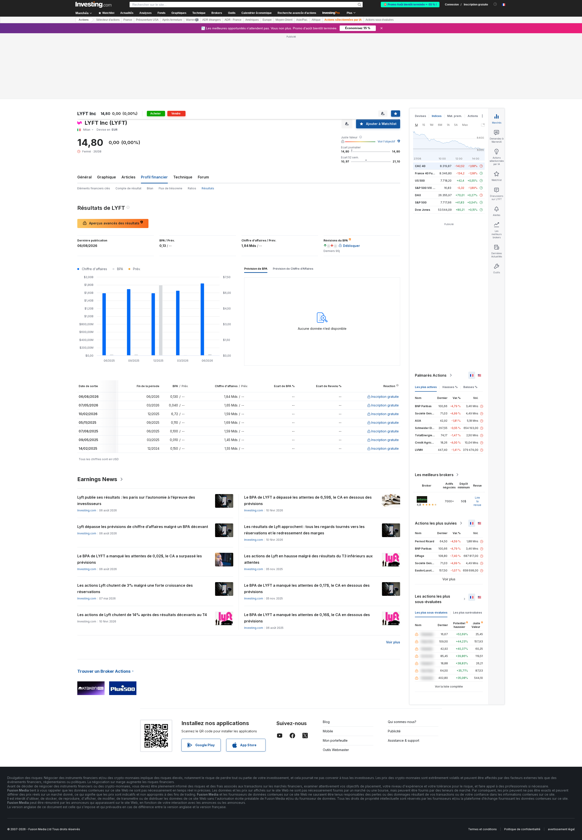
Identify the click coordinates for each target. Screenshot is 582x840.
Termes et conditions (482, 829)
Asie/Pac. (302, 19)
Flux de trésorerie (170, 188)
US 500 (420, 180)
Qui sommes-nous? (402, 722)
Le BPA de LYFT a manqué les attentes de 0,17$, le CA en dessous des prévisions (307, 588)
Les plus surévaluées (467, 612)
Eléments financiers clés (93, 188)
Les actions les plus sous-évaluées (432, 599)
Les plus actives (426, 387)
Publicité (394, 731)
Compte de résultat (128, 188)
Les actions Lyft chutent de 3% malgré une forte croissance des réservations (135, 588)
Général (84, 177)
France (127, 19)
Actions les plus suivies (436, 523)
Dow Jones (422, 209)
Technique (182, 177)
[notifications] (495, 4)
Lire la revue (477, 501)
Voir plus (393, 642)
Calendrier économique (256, 13)
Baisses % (470, 387)
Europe (267, 19)
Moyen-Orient (284, 19)
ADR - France (233, 19)
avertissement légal (561, 829)
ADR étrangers (211, 19)
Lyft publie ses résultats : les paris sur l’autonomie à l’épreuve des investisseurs (136, 500)
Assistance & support (403, 740)
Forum (203, 177)
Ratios (192, 188)
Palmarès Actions (431, 375)
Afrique (316, 19)
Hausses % (450, 387)
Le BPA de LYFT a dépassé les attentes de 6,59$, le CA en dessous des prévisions (308, 500)
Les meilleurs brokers (434, 474)
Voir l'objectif (386, 141)
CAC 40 (420, 166)
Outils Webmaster (336, 750)
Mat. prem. (454, 116)
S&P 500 (420, 202)
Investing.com (86, 510)
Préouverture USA (147, 19)
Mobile (328, 731)
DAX (418, 195)
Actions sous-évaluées (380, 19)
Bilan (150, 188)
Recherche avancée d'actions (297, 13)
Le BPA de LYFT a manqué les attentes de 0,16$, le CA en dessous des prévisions (307, 617)
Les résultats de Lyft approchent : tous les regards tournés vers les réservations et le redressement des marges (304, 529)
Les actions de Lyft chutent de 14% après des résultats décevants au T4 (142, 614)
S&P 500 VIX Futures (429, 188)
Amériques (252, 19)
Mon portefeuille (335, 740)
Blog (326, 722)
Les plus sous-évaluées (431, 612)
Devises (420, 116)
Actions (84, 19)
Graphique (106, 177)
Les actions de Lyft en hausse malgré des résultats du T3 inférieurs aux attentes (308, 559)
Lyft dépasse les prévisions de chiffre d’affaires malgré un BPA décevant (142, 526)
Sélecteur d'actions (108, 19)
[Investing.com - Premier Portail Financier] (93, 4)
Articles (128, 177)
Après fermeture (172, 19)
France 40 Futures (427, 173)
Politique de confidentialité (522, 829)
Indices (437, 116)
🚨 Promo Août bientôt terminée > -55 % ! (410, 4)
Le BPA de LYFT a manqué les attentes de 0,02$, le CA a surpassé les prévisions (139, 559)
